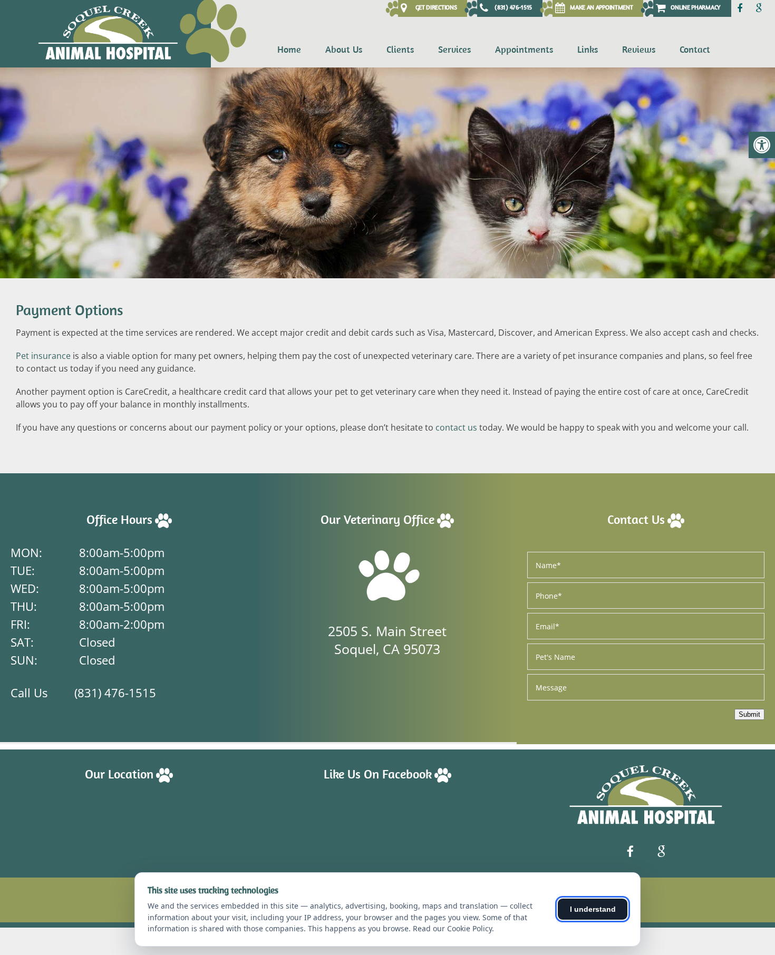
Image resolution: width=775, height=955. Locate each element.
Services (454, 49)
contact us (456, 427)
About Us (343, 49)
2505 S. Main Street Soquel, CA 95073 (387, 640)
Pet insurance (43, 356)
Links (587, 49)
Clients (400, 49)
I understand (593, 909)
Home (289, 49)
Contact (695, 49)
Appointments (524, 49)
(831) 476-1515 (115, 692)
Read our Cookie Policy (452, 928)
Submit (749, 714)
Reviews (638, 49)
